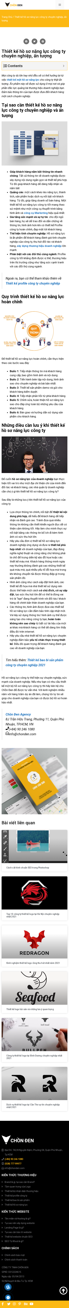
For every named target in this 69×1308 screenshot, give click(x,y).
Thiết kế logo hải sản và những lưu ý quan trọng (30, 1009)
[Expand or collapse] (64, 66)
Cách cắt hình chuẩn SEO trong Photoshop (27, 867)
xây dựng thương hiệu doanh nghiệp (39, 246)
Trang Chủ (7, 17)
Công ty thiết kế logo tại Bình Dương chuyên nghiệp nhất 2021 (34, 1057)
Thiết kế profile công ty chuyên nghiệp (33, 283)
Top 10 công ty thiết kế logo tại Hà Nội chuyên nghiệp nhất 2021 (32, 915)
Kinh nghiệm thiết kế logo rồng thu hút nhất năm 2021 (33, 963)
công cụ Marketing (36, 213)
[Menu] (59, 5)
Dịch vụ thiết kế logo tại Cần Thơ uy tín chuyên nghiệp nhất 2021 (33, 1106)
